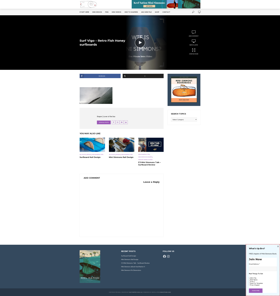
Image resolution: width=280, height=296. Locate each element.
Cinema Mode (193, 54)
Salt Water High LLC (136, 292)
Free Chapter (255, 285)
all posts (83, 154)
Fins (106, 12)
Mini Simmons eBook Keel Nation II (133, 267)
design (89, 154)
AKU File (253, 278)
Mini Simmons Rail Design (121, 157)
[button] (96, 95)
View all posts (104, 122)
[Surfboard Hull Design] (92, 145)
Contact (166, 12)
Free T (252, 281)
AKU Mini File (146, 12)
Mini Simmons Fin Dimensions (131, 270)
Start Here (84, 12)
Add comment (194, 36)
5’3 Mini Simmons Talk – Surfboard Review (149, 163)
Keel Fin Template (256, 283)
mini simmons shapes (145, 157)
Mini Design (97, 12)
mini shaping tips (97, 154)
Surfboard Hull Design (90, 157)
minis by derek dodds (145, 159)
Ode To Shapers (131, 12)
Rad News (253, 280)
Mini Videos (116, 12)
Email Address (254, 264)
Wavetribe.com (165, 292)
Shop (157, 12)
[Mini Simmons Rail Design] (121, 145)
